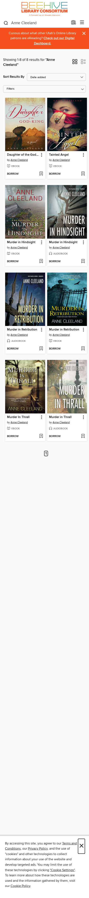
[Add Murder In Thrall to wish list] (41, 436)
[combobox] (36, 23)
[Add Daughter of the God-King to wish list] (41, 174)
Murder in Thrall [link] (60, 417)
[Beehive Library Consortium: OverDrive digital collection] (44, 9)
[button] (74, 63)
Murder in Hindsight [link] (21, 242)
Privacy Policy (38, 849)
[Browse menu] (82, 22)
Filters (10, 89)
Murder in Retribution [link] (22, 330)
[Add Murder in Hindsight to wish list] (41, 261)
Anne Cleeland (19, 160)
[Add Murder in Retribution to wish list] (41, 349)
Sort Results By (13, 77)
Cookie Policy (20, 886)
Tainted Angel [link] (59, 155)
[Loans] (73, 23)
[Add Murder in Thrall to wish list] (82, 436)
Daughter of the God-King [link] (23, 155)
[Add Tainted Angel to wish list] (82, 174)
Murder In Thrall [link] (18, 417)
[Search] (6, 22)
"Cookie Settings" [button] (62, 870)
